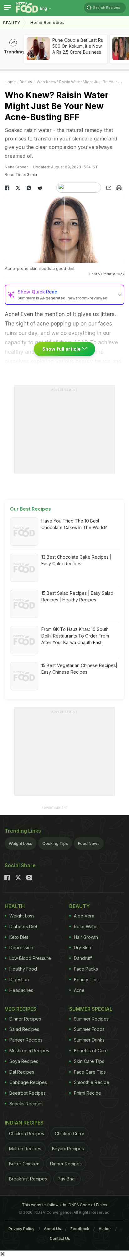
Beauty (11, 22)
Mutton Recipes (25, 1148)
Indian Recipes (24, 1122)
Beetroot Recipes (27, 1093)
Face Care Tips (90, 1072)
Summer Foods (89, 1029)
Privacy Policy (21, 1228)
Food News (89, 843)
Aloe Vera (84, 915)
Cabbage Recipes (28, 1082)
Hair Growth (86, 937)
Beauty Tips (86, 979)
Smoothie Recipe (91, 1082)
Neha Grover (16, 167)
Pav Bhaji (67, 1178)
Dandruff (83, 958)
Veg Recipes (20, 1009)
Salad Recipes (24, 1029)
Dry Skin (82, 947)
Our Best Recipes (30, 509)
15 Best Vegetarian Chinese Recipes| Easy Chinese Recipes (79, 669)
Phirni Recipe (87, 1093)
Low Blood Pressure (30, 958)
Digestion (19, 979)
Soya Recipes (23, 1061)
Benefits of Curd (91, 1050)
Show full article (62, 349)
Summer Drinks (89, 1040)
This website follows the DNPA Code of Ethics (64, 1204)
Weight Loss (20, 843)
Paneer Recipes (26, 1040)
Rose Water (86, 926)
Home (10, 81)
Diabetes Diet (23, 926)
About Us (52, 1228)
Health (15, 906)
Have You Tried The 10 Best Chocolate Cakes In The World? (74, 524)
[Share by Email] (107, 188)
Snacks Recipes (26, 1103)
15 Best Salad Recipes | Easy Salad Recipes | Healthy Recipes (77, 596)
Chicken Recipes (26, 1133)
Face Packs (86, 969)
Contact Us (60, 1238)
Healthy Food (23, 969)
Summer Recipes (91, 1018)
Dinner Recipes (25, 1018)
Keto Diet (18, 937)
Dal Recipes (21, 1072)
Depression (21, 947)
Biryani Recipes (68, 1148)
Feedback (79, 1228)
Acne (79, 990)
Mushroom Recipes (29, 1050)
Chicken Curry (69, 1133)
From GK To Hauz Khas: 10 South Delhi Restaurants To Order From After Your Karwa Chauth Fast (75, 636)
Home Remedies (47, 22)
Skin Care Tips (89, 1061)
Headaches (21, 990)
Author (105, 1228)
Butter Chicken (24, 1163)
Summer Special (90, 1009)
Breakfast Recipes (28, 1178)
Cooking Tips (55, 843)
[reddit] (39, 188)
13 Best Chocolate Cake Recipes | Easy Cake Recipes (76, 560)
